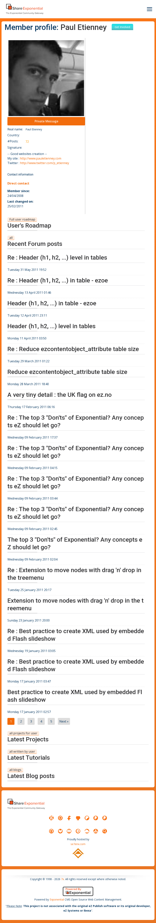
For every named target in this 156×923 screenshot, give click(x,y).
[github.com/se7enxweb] (51, 831)
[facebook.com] (69, 818)
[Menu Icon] (149, 9)
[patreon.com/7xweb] (87, 818)
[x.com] (51, 818)
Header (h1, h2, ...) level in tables (51, 326)
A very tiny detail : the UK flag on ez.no (59, 394)
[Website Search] (104, 831)
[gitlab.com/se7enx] (60, 831)
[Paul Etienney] (46, 78)
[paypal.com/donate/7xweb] (104, 818)
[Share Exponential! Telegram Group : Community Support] (78, 831)
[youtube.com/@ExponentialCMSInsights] (69, 831)
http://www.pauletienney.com (40, 158)
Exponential (57, 899)
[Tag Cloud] (87, 831)
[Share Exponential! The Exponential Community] (24, 9)
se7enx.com (78, 844)
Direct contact (18, 183)
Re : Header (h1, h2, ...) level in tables (57, 257)
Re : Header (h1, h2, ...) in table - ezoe (57, 280)
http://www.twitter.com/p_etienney (44, 163)
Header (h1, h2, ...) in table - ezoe (51, 303)
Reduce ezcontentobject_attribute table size (67, 371)
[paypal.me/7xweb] (95, 818)
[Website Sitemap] (95, 831)
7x (62, 879)
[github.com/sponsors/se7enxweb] (78, 818)
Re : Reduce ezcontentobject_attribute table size (73, 349)
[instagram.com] (60, 818)
